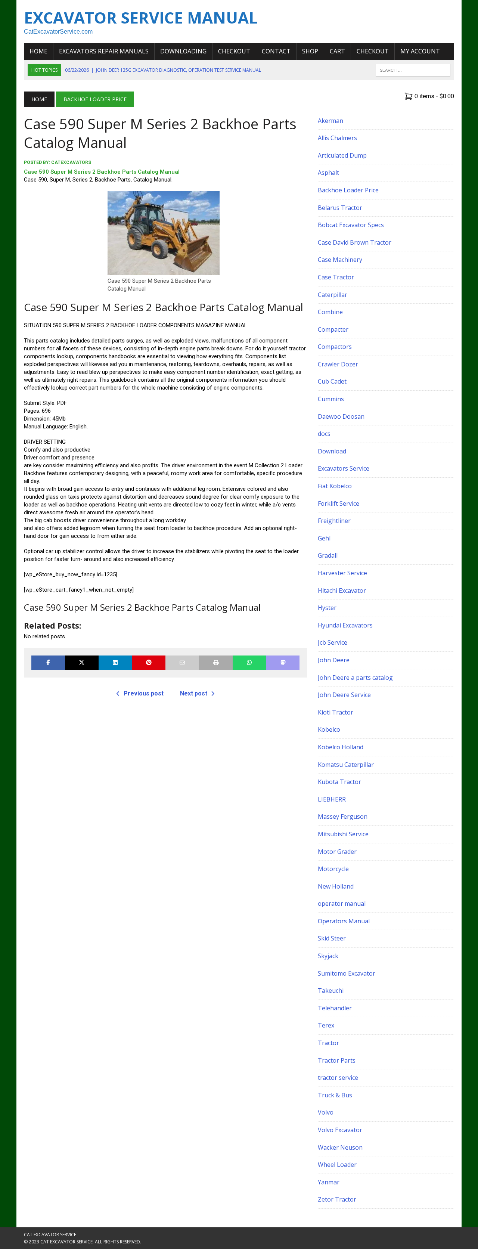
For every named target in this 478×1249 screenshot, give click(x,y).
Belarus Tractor (340, 208)
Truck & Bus (335, 1095)
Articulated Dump (342, 155)
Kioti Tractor (335, 712)
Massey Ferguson (342, 816)
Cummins (331, 399)
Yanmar (328, 1182)
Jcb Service (332, 642)
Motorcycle (333, 869)
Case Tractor (336, 277)
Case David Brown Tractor (354, 242)
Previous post (144, 693)
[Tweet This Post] (82, 663)
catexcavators (71, 162)
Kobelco (329, 729)
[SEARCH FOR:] (413, 69)
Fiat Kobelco (335, 486)
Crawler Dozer (338, 364)
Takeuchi (331, 990)
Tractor (328, 1043)
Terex (326, 1025)
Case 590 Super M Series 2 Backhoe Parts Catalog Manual (102, 171)
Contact (276, 51)
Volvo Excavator (340, 1130)
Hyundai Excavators (345, 625)
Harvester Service (342, 573)
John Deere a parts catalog (355, 677)
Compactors (335, 347)
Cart (337, 51)
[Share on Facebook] (48, 663)
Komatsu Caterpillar (346, 764)
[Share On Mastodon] (283, 663)
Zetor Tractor (337, 1199)
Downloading (183, 51)
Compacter (333, 329)
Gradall (328, 555)
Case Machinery (340, 259)
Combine (330, 312)
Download (332, 451)
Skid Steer (332, 938)
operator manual (342, 903)
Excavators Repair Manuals (104, 51)
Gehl (324, 538)
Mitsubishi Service (343, 834)
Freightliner (334, 521)
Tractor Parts (337, 1060)
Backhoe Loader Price (348, 190)
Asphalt (328, 172)
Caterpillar (332, 295)
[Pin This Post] (148, 663)
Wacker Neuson (340, 1147)
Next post (193, 693)
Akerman (330, 121)
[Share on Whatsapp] (249, 663)
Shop (310, 51)
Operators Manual (344, 921)
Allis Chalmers (337, 138)
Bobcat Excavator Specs (351, 225)
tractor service (338, 1077)
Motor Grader (337, 851)
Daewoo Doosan (341, 416)
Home (38, 51)
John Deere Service (344, 695)
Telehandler (335, 1008)
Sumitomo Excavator (346, 973)
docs (324, 434)
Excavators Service (343, 468)
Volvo (325, 1112)
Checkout (234, 51)
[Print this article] (216, 663)
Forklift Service (338, 503)
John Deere (334, 660)
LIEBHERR (332, 799)
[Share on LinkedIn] (115, 663)
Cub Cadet (332, 381)
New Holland (336, 886)
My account (420, 51)
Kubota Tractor (339, 782)
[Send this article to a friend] (182, 663)
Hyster (327, 608)
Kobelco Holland (340, 747)
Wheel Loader (337, 1164)
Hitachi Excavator (342, 590)
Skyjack (328, 956)
